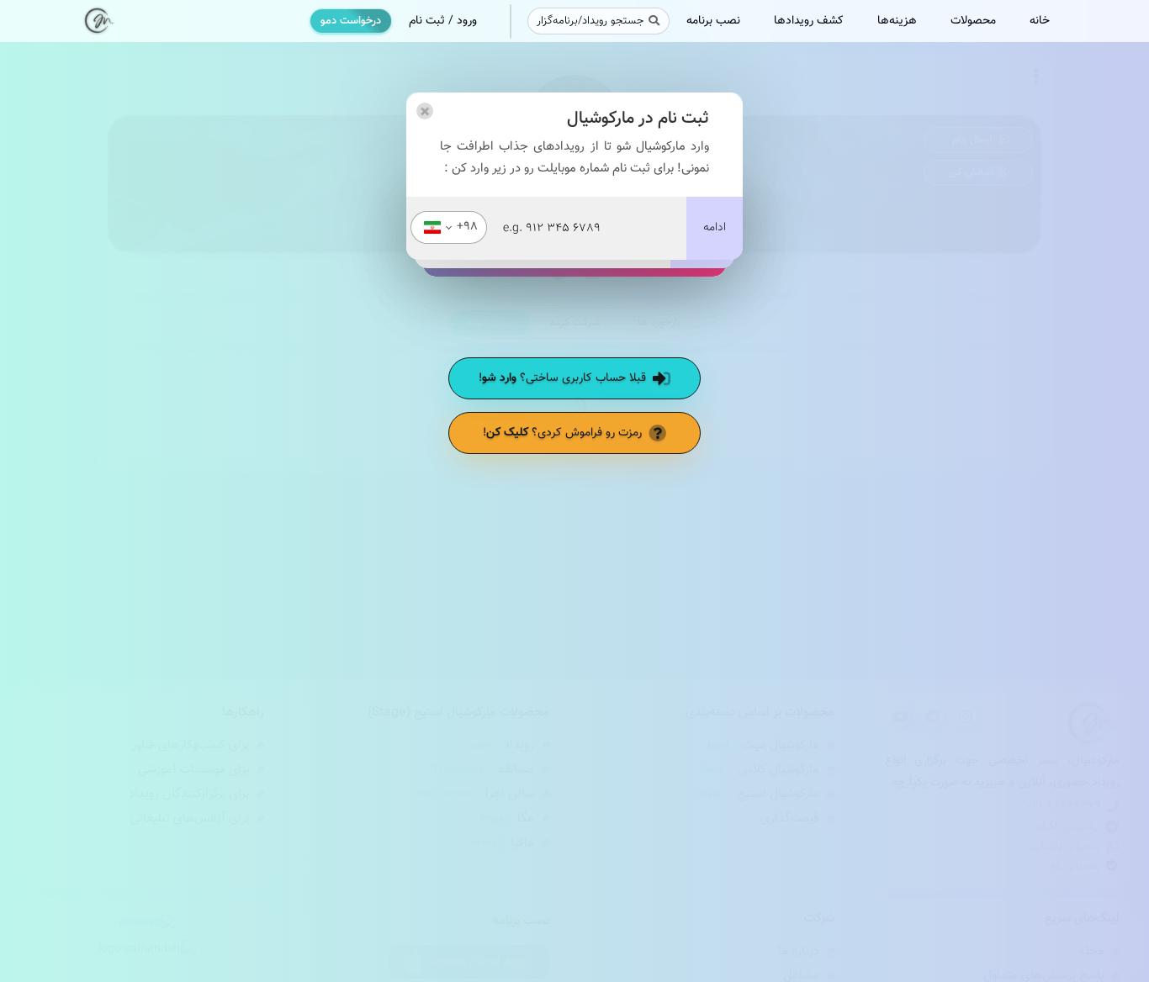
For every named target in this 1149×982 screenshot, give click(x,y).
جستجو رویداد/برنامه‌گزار (590, 21)
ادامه (714, 228)
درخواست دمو (350, 21)
